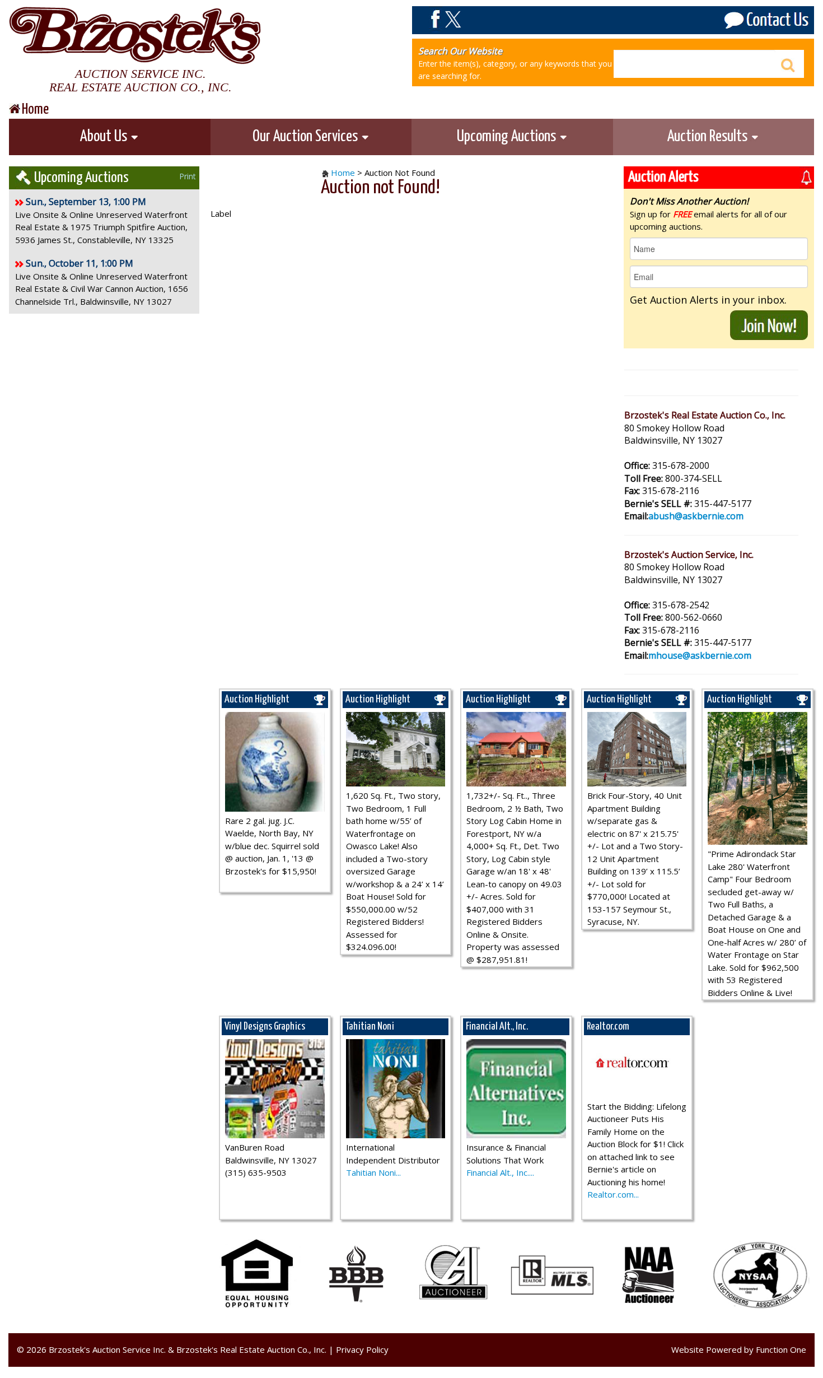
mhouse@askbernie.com (699, 655)
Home (343, 172)
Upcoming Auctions (508, 137)
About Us (105, 137)
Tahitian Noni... (373, 1172)
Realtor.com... (613, 1194)
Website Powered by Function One (738, 1349)
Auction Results (708, 137)
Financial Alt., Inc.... (500, 1172)
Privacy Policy (362, 1349)
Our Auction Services (306, 137)
